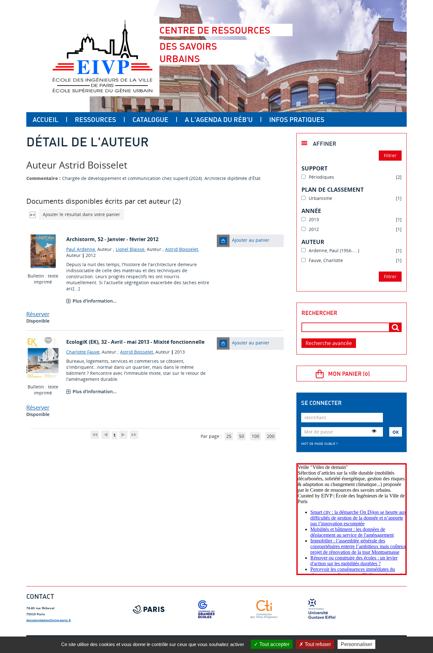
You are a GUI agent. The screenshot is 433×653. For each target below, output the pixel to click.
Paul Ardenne (80, 249)
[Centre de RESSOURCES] (102, 56)
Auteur (312, 242)
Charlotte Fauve (83, 352)
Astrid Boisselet (181, 249)
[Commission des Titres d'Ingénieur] (264, 609)
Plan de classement (332, 189)
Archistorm (80, 239)
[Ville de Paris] (148, 609)
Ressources (95, 119)
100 (255, 436)
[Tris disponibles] (32, 214)
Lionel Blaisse (130, 249)
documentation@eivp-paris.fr (48, 620)
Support (314, 168)
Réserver (37, 314)
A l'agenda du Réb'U (219, 119)
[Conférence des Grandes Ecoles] (206, 609)
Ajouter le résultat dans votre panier (81, 214)
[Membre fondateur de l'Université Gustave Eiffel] (321, 609)
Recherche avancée (329, 343)
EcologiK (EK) (82, 341)
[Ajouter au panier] (223, 240)
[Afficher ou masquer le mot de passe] (374, 431)
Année (311, 210)
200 (271, 436)
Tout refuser (317, 644)
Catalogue (150, 119)
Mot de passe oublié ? (319, 443)
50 (241, 436)
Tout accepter (273, 644)
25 (228, 436)
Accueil (45, 119)
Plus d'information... (95, 301)
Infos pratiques (296, 119)
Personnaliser (356, 644)
